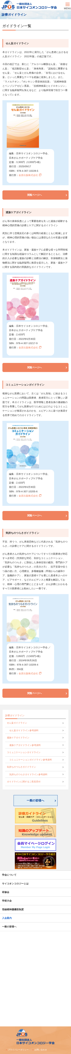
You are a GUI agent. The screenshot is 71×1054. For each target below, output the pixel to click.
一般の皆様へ (35, 800)
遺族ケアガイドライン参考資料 (25, 745)
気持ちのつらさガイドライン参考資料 (28, 774)
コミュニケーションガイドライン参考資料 (30, 760)
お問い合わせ (40, 1050)
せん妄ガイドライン (17, 723)
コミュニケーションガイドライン (23, 752)
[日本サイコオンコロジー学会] (32, 5)
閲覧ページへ (34, 194)
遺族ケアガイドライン (18, 737)
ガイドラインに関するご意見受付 (23, 782)
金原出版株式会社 (28, 175)
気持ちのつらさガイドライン (21, 767)
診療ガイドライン (14, 715)
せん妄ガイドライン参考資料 (23, 730)
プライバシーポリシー (18, 1050)
